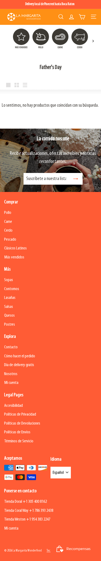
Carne (8, 221)
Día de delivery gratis (19, 365)
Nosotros (10, 374)
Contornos (11, 289)
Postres (9, 324)
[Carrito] (82, 17)
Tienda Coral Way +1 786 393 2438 (28, 510)
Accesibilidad (13, 405)
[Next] (93, 41)
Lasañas (9, 297)
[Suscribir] (76, 179)
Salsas (8, 306)
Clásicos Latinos (15, 248)
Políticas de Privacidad (20, 414)
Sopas (8, 280)
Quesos (9, 315)
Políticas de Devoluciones (22, 423)
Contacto (11, 347)
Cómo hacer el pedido (19, 356)
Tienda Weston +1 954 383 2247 (27, 519)
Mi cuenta (11, 382)
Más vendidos (14, 257)
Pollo (7, 212)
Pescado (10, 239)
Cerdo (8, 230)
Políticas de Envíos (17, 432)
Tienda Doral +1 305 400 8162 (25, 501)
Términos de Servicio (18, 441)
